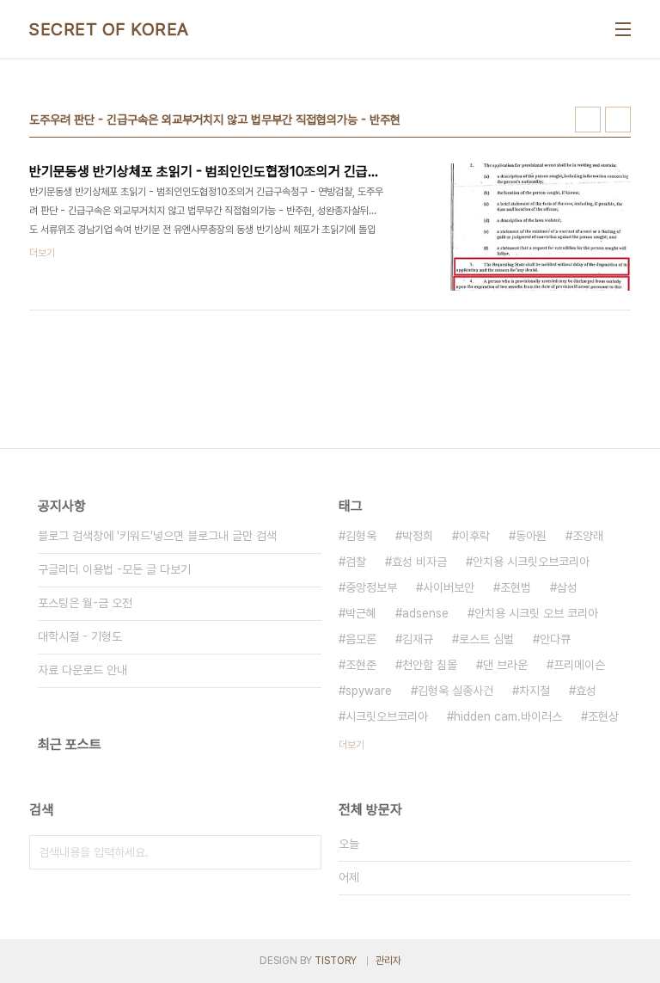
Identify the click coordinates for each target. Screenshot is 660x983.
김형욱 (360, 536)
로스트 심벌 (486, 639)
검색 (304, 852)
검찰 (355, 561)
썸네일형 (588, 119)
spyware (368, 690)
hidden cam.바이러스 (508, 716)
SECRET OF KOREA (109, 29)
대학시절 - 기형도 (80, 636)
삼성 (567, 587)
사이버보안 (448, 587)
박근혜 (360, 613)
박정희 (417, 536)
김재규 (417, 639)
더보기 (351, 745)
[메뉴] (623, 29)
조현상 (603, 716)
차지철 (534, 690)
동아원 (531, 536)
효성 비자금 (419, 561)
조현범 (515, 587)
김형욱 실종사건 (455, 690)
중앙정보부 (371, 587)
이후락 (474, 536)
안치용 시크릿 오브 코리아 (536, 613)
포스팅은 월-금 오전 (85, 603)
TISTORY (336, 961)
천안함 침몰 (429, 665)
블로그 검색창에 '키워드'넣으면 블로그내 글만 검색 (157, 536)
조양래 (587, 536)
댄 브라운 (505, 665)
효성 (586, 690)
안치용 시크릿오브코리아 (531, 561)
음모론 (360, 639)
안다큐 (555, 639)
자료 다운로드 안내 (82, 670)
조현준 (360, 665)
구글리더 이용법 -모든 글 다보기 (114, 569)
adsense (425, 613)
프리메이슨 (579, 665)
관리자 (388, 961)
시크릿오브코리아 (386, 716)
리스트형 (618, 119)
